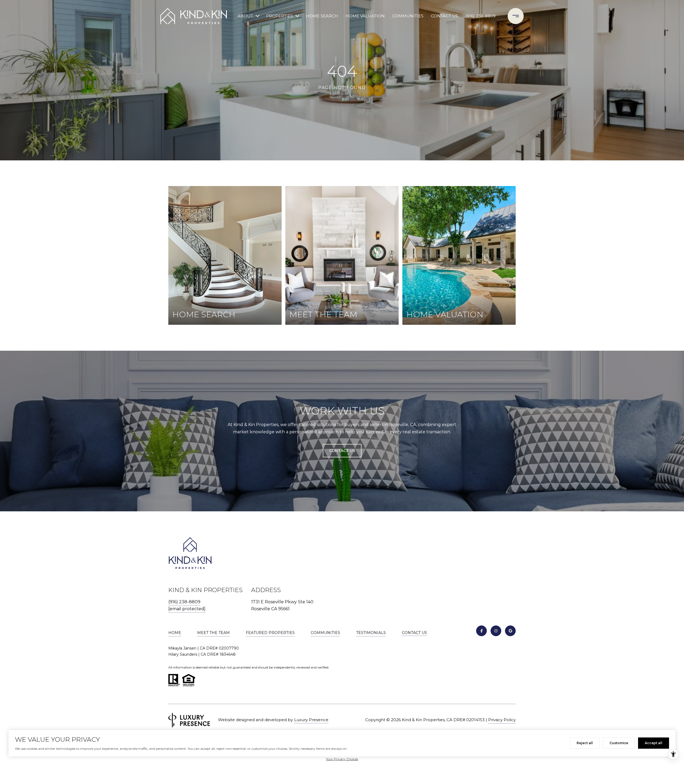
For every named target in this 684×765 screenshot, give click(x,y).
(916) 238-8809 (480, 15)
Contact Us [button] (342, 450)
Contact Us (414, 633)
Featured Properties (270, 632)
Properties (279, 15)
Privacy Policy (502, 719)
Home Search (322, 15)
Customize (618, 743)
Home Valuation (365, 15)
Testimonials (371, 632)
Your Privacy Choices (342, 759)
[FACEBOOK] (481, 630)
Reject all (585, 743)
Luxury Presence (311, 719)
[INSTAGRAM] (496, 630)
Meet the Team (213, 632)
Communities (407, 15)
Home (174, 632)
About (245, 15)
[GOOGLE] (510, 630)
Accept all (653, 743)
